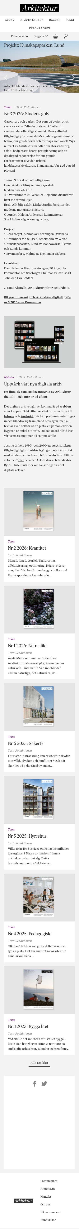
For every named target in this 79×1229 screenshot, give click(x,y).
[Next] (73, 78)
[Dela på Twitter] (44, 1084)
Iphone (9, 416)
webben (65, 406)
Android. (27, 416)
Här (21, 460)
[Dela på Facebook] (35, 1084)
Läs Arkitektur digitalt (46, 297)
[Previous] (6, 78)
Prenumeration (20, 36)
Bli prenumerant (16, 297)
